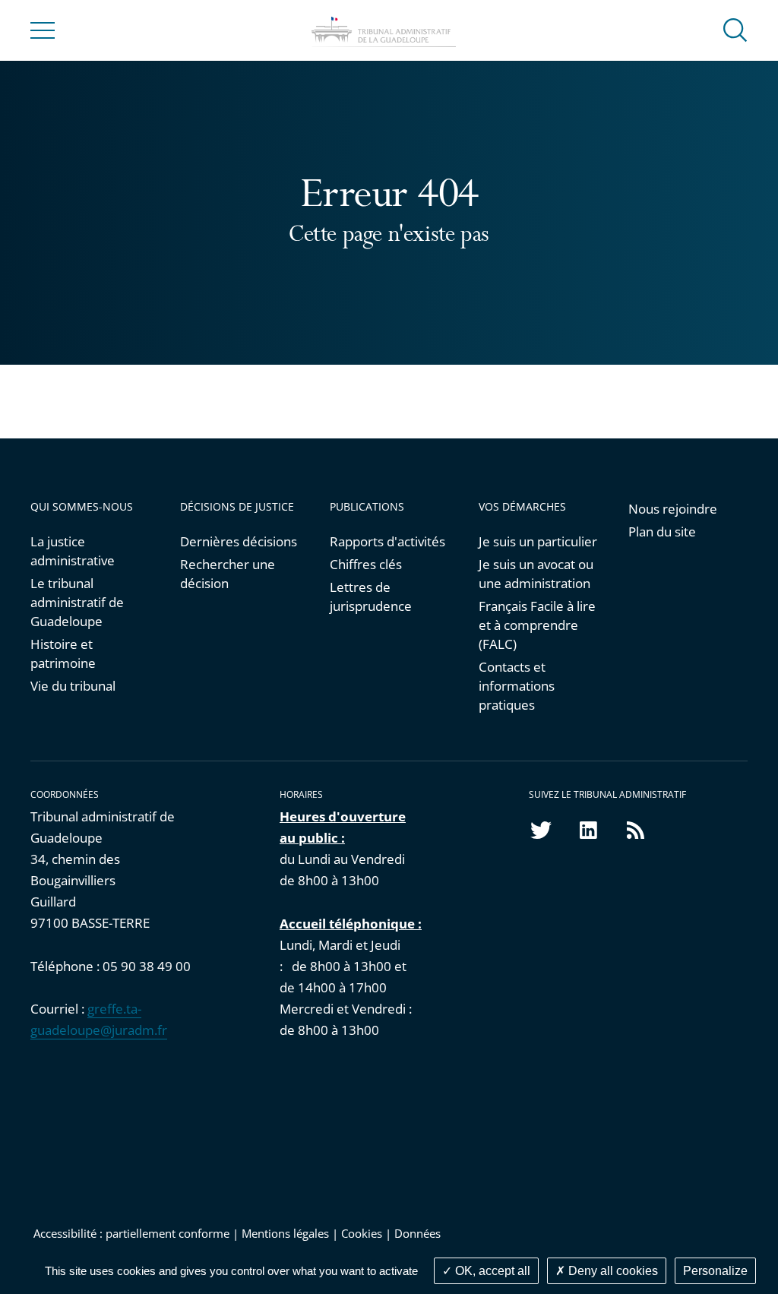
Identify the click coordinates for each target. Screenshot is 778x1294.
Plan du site (662, 531)
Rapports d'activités (387, 541)
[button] (735, 29)
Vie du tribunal (72, 685)
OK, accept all (491, 1270)
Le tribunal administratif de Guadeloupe (77, 602)
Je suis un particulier (538, 541)
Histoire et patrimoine (63, 653)
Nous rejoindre (672, 508)
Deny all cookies (611, 1270)
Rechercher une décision (227, 573)
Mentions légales (285, 1233)
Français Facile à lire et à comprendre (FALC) (537, 625)
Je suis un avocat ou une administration (536, 573)
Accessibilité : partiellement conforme (129, 1233)
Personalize (715, 1270)
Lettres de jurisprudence (371, 596)
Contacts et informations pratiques (517, 685)
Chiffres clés (366, 564)
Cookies (361, 1233)
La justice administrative (72, 551)
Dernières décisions (238, 541)
